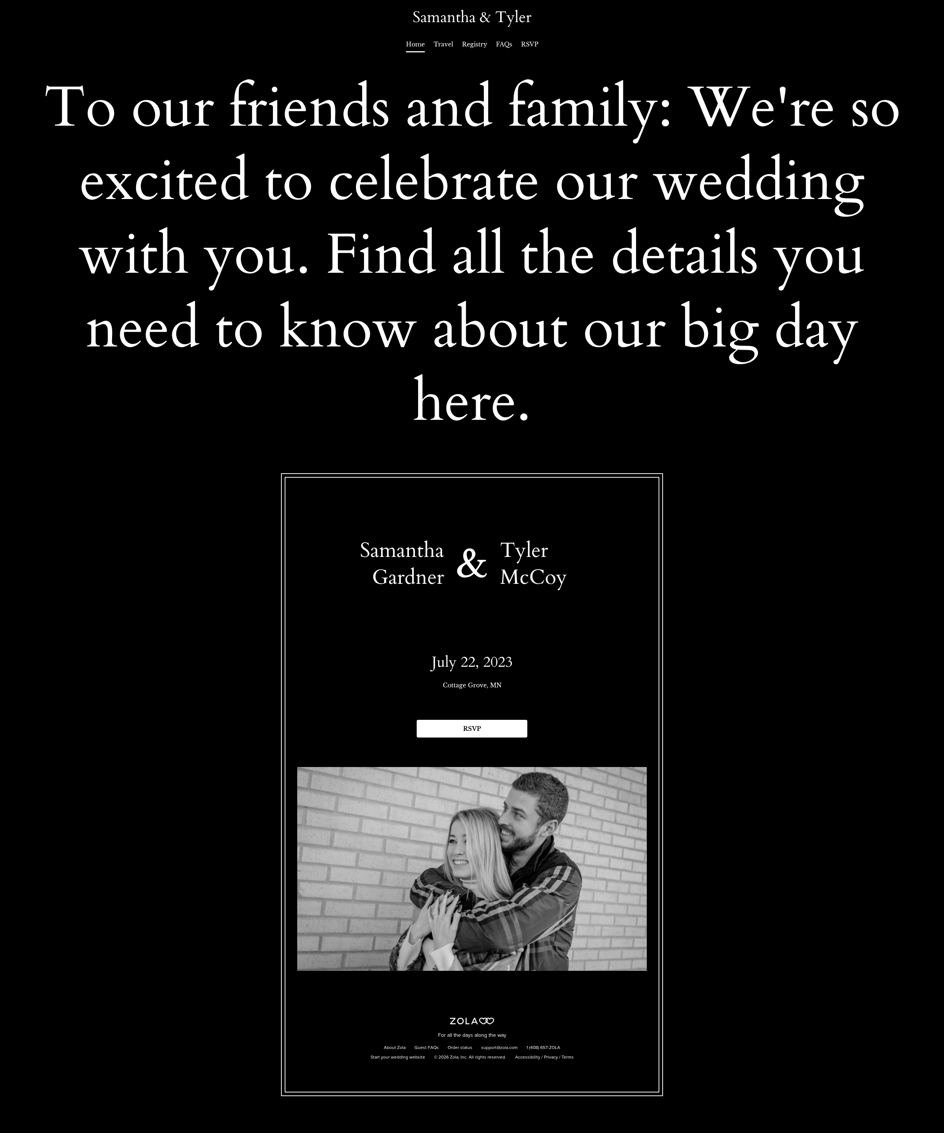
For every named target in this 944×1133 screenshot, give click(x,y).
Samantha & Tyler (472, 17)
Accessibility (527, 1057)
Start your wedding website (398, 1057)
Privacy (551, 1057)
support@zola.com (499, 1048)
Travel (443, 44)
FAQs (504, 44)
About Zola (395, 1048)
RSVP (529, 44)
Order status (460, 1048)
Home (415, 44)
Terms (568, 1057)
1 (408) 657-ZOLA (543, 1048)
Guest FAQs (426, 1048)
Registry (474, 44)
